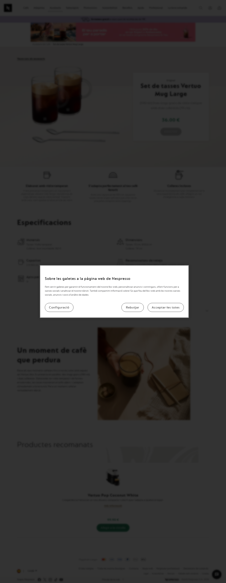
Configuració (59, 307)
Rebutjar (132, 307)
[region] (114, 291)
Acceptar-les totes (166, 307)
